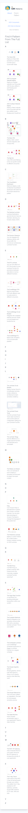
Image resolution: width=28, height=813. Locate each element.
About (9, 13)
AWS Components (14, 22)
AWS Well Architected (14, 26)
